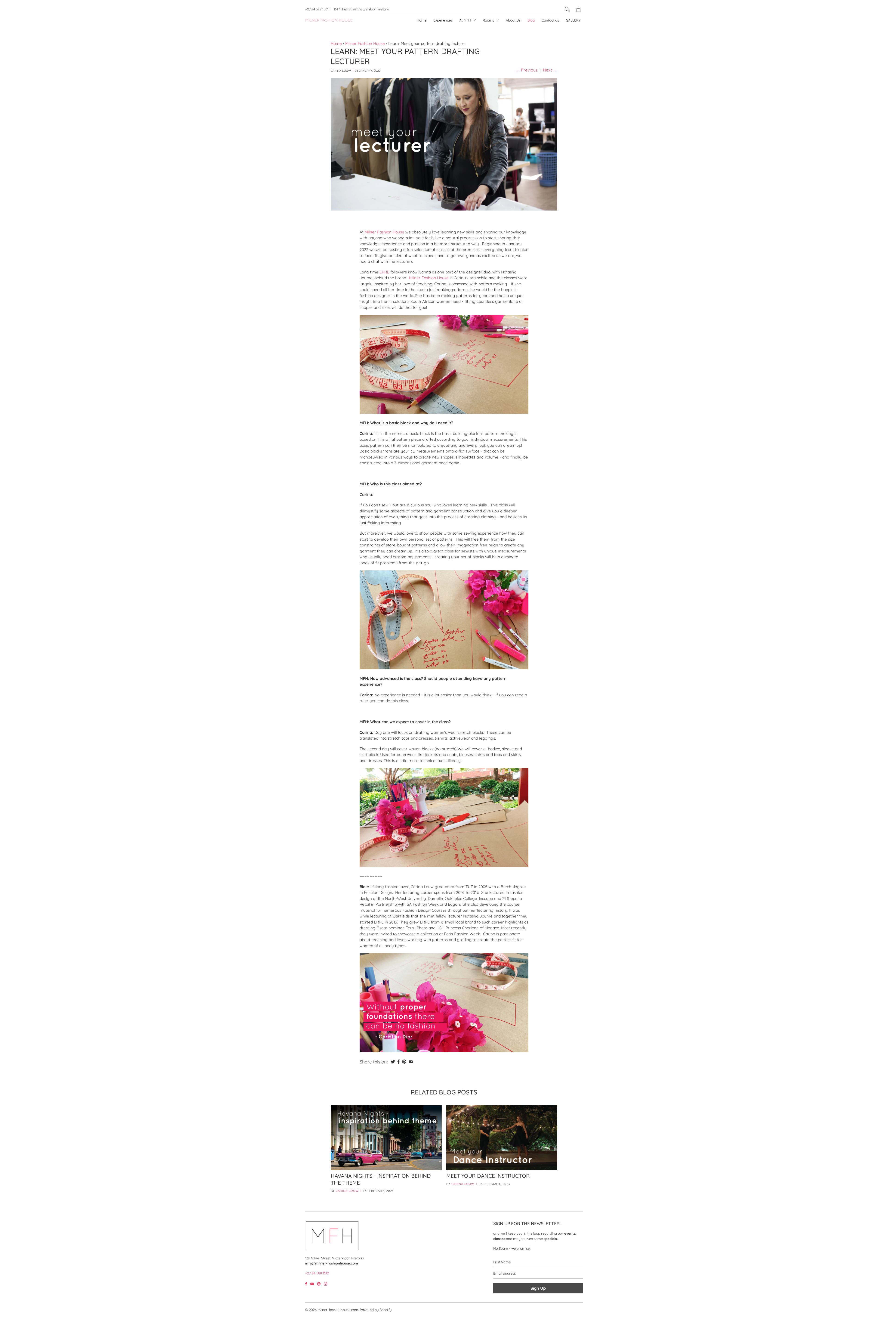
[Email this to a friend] (410, 1062)
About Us (513, 20)
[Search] (567, 9)
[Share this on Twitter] (393, 1062)
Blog (531, 20)
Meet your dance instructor (488, 1175)
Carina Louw (347, 1191)
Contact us (550, 20)
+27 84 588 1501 (316, 9)
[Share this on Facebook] (398, 1062)
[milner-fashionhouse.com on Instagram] (325, 1284)
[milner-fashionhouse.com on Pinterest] (319, 1284)
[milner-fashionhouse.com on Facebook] (306, 1284)
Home (421, 20)
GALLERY (573, 20)
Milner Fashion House (384, 231)
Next (550, 70)
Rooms (489, 20)
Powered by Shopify (376, 1310)
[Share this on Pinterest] (404, 1062)
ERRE (384, 272)
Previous (526, 70)
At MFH (465, 20)
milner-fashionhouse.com (338, 1310)
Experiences (442, 20)
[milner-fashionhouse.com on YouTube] (312, 1284)
